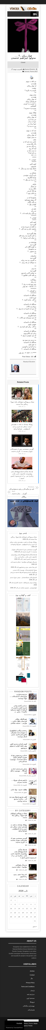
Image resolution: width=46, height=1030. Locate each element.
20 (23, 913)
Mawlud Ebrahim (30, 69)
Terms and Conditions (27, 986)
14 (19, 908)
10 (35, 908)
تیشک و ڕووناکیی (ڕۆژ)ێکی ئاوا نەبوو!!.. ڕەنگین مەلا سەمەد (18, 815)
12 (27, 908)
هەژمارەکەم (31, 1010)
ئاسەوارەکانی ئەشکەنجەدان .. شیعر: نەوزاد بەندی (23, 577)
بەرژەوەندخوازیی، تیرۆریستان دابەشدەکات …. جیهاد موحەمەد (18, 696)
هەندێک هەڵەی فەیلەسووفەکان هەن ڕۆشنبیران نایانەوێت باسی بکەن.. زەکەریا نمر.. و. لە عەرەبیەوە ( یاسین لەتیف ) (24, 557)
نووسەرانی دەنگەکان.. (28, 1006)
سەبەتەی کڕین (30, 998)
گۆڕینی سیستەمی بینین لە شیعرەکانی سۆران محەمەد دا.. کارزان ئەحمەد (18, 840)
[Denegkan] (23, 10)
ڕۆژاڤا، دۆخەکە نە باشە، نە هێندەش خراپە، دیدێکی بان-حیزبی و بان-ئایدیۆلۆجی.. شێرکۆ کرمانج (22, 427)
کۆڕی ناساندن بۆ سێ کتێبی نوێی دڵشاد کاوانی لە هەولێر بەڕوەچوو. (18, 746)
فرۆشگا (32, 1002)
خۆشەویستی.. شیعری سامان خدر (27, 588)
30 (11, 917)
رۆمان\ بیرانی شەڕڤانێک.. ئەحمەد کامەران (25, 582)
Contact (32, 975)
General (26, 71)
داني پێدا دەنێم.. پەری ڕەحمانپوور (28, 567)
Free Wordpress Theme (25, 1026)
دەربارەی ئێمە (30, 994)
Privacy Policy (30, 982)
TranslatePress (18, 1027)
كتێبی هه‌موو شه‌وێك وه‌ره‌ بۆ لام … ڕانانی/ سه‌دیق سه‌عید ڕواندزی (18, 799)
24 (35, 917)
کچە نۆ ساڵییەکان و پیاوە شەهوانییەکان (21, 489)
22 (15, 913)
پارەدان (32, 990)
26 (27, 917)
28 (19, 917)
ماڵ (32, 978)
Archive (32, 971)
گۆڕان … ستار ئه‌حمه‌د (19, 493)
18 (31, 913)
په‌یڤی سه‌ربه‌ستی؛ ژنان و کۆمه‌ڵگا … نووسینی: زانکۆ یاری (19, 771)
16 (11, 908)
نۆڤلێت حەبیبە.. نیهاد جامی (19, 789)
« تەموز (35, 926)
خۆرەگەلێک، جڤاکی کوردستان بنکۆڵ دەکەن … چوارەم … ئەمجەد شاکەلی (19, 721)
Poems (32, 71)
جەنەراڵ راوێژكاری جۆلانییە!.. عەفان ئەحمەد (25, 562)
